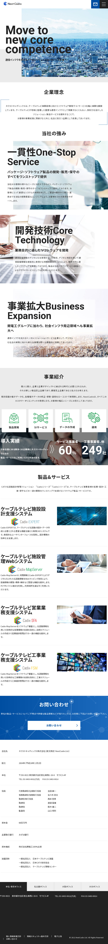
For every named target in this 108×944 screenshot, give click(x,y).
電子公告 (58, 936)
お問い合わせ (54, 725)
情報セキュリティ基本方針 (38, 936)
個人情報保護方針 (14, 936)
